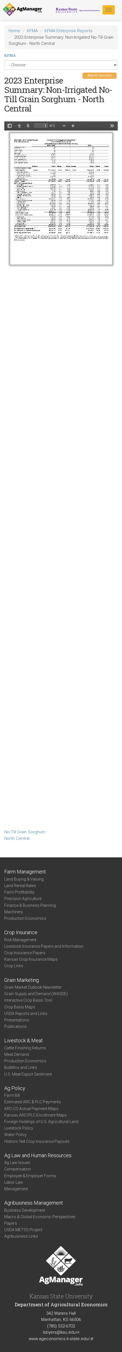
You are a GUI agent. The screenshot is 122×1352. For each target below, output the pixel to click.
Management (16, 1189)
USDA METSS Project (23, 1229)
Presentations (16, 1020)
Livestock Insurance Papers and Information (43, 946)
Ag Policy (14, 1088)
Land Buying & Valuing (24, 879)
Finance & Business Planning (30, 905)
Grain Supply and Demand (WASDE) (36, 993)
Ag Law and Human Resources (37, 1155)
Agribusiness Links (21, 1236)
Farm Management (25, 872)
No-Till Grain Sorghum (24, 832)
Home (14, 30)
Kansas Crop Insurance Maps (31, 959)
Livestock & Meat (23, 1040)
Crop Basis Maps (19, 1007)
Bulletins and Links (20, 1067)
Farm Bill (12, 1095)
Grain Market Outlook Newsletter (33, 987)
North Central (17, 838)
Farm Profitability (19, 892)
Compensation (17, 1169)
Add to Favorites (100, 75)
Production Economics (25, 918)
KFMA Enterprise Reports (68, 30)
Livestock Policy (18, 1128)
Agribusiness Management (33, 1203)
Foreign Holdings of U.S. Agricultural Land (41, 1121)
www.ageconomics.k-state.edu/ (61, 1338)
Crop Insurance (20, 932)
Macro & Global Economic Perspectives (39, 1217)
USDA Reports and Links (25, 1013)
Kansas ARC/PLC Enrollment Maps (35, 1115)
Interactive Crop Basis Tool (28, 1000)
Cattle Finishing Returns (25, 1048)
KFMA (32, 30)
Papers (10, 1223)
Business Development (24, 1210)
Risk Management (20, 940)
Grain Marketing (21, 980)
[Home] (22, 9)
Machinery (13, 912)
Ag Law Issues (17, 1162)
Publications (15, 1026)
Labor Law (13, 1182)
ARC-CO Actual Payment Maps (31, 1108)
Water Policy (15, 1134)
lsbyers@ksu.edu (61, 1332)
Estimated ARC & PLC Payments (32, 1102)
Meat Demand (16, 1054)
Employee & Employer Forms (30, 1176)
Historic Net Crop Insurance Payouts (37, 1141)
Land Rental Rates (20, 885)
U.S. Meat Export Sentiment (28, 1074)
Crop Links (13, 966)
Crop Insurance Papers (24, 953)
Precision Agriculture (22, 898)
